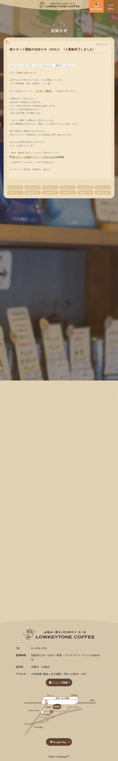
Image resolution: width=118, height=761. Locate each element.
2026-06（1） (33, 187)
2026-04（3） (68, 187)
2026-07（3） (15, 187)
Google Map (59, 742)
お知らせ (59, 30)
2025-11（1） (16, 192)
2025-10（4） (33, 192)
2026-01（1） (86, 187)
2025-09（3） (50, 192)
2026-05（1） (51, 187)
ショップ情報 (60, 682)
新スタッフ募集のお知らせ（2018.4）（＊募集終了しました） (52, 49)
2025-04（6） (103, 192)
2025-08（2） (68, 192)
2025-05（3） (86, 192)
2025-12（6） (103, 187)
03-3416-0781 (39, 648)
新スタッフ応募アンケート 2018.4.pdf (33, 157)
